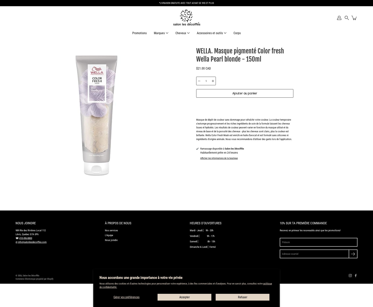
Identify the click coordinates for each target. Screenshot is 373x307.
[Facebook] (355, 275)
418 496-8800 (25, 238)
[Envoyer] (353, 254)
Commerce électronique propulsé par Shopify (34, 278)
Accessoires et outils (210, 33)
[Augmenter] (213, 81)
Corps (237, 33)
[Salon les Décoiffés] (186, 18)
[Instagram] (350, 275)
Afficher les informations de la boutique (219, 158)
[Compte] (339, 18)
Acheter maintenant (245, 105)
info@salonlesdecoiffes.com (32, 242)
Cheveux (180, 33)
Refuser (242, 297)
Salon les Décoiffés (31, 275)
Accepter (184, 297)
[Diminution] (199, 81)
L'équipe (109, 235)
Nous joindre (111, 240)
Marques (159, 33)
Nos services (111, 230)
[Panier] (354, 18)
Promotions (139, 33)
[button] (347, 18)
